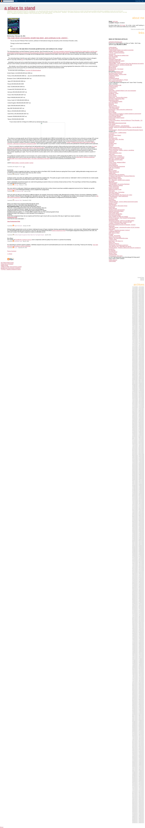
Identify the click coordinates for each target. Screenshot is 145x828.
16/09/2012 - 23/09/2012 (138, 728)
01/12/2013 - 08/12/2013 (138, 792)
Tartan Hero (112, 242)
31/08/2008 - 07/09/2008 (138, 490)
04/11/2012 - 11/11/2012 (138, 737)
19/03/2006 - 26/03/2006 (138, 362)
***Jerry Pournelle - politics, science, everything (121, 150)
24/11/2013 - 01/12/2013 (138, 791)
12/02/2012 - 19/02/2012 (138, 691)
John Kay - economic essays (116, 158)
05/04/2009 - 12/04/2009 (138, 526)
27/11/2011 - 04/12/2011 (138, 678)
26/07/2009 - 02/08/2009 (138, 545)
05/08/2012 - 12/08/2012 (138, 721)
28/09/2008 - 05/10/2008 (138, 495)
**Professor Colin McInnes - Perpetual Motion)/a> (122, 176)
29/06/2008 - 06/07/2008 (138, 479)
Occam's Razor (113, 197)
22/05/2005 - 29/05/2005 (138, 320)
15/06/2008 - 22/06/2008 (138, 477)
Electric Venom (113, 105)
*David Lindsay (113, 92)
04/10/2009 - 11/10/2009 (138, 557)
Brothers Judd (119, 71)
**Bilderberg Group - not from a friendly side (120, 65)
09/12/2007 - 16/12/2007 (138, 450)
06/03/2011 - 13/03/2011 (138, 633)
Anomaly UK (112, 54)
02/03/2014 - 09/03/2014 (138, 806)
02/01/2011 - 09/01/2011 (138, 623)
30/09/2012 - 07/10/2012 (138, 731)
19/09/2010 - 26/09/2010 (138, 605)
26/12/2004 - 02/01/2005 (138, 295)
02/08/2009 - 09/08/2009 (138, 546)
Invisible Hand (112, 143)
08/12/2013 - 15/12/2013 (138, 793)
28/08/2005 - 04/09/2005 (138, 333)
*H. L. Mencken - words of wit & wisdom (119, 180)
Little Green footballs (114, 167)
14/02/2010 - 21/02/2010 (138, 580)
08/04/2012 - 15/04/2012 (138, 701)
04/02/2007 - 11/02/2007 (138, 413)
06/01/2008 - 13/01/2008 (138, 455)
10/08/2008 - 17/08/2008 (138, 486)
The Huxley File (113, 138)
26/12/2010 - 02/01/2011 (138, 622)
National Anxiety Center (115, 189)
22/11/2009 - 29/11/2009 (138, 566)
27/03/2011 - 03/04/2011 (138, 637)
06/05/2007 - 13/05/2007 (138, 427)
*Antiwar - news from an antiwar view (118, 55)
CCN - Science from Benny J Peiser (118, 79)
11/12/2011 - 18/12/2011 (138, 680)
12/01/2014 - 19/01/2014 (138, 798)
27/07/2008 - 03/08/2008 (138, 484)
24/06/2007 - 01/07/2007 (138, 436)
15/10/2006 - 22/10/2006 (138, 395)
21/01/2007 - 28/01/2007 (138, 410)
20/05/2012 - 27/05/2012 (138, 708)
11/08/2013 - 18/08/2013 (138, 773)
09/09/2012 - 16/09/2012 (138, 727)
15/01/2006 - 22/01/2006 (138, 351)
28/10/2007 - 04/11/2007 (138, 443)
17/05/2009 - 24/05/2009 (138, 533)
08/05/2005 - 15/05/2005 (138, 318)
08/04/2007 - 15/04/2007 (138, 424)
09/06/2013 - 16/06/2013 (138, 762)
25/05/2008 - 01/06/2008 (138, 473)
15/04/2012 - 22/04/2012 (138, 702)
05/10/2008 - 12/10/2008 (138, 496)
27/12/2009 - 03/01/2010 (138, 572)
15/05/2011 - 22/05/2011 (138, 645)
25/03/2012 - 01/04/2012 (138, 698)
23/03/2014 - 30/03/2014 (138, 810)
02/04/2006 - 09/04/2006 (138, 365)
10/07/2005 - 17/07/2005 (138, 325)
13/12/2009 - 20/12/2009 (138, 569)
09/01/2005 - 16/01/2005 (138, 297)
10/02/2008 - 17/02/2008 (138, 461)
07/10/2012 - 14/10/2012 (138, 732)
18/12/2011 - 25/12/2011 (138, 681)
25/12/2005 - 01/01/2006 (138, 348)
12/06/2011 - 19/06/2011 (138, 650)
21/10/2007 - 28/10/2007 (138, 442)
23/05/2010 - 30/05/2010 (138, 597)
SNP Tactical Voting (114, 232)
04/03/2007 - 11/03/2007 (138, 418)
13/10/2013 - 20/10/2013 (138, 784)
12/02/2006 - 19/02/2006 (138, 356)
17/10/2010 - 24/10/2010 (138, 610)
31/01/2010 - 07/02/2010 (138, 578)
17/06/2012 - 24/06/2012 (138, 713)
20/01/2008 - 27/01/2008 (138, 457)
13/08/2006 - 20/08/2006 (138, 385)
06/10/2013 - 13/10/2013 (138, 782)
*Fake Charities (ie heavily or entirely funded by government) (125, 113)
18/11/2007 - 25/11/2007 (138, 447)
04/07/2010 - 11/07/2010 (138, 604)
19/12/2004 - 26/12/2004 (138, 294)
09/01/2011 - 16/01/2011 (138, 625)
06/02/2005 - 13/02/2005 (138, 302)
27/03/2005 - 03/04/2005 (138, 310)
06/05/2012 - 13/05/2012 (138, 705)
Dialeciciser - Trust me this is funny (118, 97)
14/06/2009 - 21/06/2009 (138, 538)
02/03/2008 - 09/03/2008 (138, 465)
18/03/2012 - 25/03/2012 (138, 697)
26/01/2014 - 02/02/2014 (138, 800)
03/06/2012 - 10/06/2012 (138, 710)
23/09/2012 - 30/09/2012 (138, 729)
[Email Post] (23, 166)
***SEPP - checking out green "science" (119, 230)
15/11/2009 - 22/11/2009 (138, 564)
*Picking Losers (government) (117, 209)
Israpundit (111, 142)
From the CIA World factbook (33, 70)
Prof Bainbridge (131, 218)
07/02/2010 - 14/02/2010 (138, 579)
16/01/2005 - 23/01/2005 (138, 298)
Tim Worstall (112, 250)
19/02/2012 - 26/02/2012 (138, 692)
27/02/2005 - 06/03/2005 (138, 306)
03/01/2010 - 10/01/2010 (138, 573)
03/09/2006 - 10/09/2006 (138, 388)
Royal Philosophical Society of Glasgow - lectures (122, 224)
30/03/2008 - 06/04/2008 (138, 469)
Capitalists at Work (114, 75)
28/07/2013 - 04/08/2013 (138, 770)
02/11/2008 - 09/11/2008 (138, 501)
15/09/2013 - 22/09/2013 (138, 779)
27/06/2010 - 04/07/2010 (138, 603)
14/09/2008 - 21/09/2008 (138, 492)
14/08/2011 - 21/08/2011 (138, 661)
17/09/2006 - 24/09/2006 (138, 390)
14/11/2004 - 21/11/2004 (138, 288)
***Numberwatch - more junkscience (118, 196)
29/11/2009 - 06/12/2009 (138, 567)
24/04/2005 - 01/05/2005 (138, 315)
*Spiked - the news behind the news (118, 238)
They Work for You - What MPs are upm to (120, 246)
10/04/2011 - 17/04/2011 (138, 639)
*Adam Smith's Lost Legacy (116, 51)
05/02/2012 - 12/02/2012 (138, 690)
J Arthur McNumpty (114, 186)
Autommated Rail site (114, 62)
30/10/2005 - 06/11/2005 (138, 338)
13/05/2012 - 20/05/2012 (138, 707)
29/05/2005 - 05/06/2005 (138, 321)
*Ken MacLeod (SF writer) (116, 159)
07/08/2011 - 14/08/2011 (138, 660)
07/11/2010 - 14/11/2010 (138, 614)
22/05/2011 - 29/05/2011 (138, 646)
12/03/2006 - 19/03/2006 (138, 361)
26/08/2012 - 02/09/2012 (138, 725)
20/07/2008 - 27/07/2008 (138, 483)
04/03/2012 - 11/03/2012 (138, 695)
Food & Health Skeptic (115, 116)
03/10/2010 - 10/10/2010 (138, 608)
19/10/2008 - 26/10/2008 (138, 498)
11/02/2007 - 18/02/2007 (138, 414)
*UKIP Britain (112, 261)
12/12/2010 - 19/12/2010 (138, 620)
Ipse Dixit (111, 144)
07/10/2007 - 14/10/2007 (138, 439)
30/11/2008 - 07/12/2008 (138, 504)
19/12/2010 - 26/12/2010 (138, 621)
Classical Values (113, 86)
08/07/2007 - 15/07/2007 (138, 438)
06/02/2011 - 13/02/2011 (138, 628)
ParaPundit (112, 207)
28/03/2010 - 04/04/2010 (138, 587)
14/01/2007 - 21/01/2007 (138, 409)
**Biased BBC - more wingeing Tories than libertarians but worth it (126, 63)
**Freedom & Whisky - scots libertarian (119, 125)
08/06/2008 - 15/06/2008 (138, 475)
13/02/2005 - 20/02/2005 (138, 303)
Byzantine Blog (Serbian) (115, 73)
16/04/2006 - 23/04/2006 (138, 367)
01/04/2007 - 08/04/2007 (138, 422)
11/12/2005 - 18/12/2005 (138, 345)
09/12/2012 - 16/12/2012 (138, 743)
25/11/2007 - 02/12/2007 (138, 448)
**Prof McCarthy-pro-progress (116, 174)
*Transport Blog (113, 254)
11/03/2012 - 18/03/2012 (138, 696)
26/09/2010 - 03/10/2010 (138, 607)
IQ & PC (111, 146)
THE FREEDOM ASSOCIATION (117, 123)
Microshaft (111, 181)
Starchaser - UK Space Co (116, 241)
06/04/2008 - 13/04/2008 (138, 471)
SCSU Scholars (135, 227)
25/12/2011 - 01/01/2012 (138, 682)
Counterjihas (112, 88)
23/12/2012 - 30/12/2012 (138, 745)
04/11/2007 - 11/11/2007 (138, 444)
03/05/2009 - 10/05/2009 (138, 531)
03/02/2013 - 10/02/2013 (138, 752)
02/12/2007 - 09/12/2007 (138, 449)
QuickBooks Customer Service (23, 239)
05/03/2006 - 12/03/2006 (138, 360)
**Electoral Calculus (114, 107)
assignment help (11, 189)
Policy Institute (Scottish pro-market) (118, 216)
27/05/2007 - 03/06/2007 (138, 431)
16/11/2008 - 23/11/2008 (138, 502)
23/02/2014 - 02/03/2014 (138, 805)
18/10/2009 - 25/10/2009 (138, 560)
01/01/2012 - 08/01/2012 (138, 684)
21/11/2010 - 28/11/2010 (138, 616)
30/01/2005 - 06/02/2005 (138, 301)
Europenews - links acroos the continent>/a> (120, 109)
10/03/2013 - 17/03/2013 (138, 758)
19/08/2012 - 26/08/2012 (138, 723)
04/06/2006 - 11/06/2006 (138, 375)
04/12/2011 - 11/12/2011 (138, 679)
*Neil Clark (112, 190)
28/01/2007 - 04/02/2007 (138, 412)
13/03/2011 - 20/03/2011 (138, 634)
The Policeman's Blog (115, 215)
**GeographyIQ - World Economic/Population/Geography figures (126, 130)
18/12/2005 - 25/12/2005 (138, 347)
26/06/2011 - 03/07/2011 (138, 652)
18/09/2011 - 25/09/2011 (138, 666)
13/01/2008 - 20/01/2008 (138, 456)
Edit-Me (142, 278)
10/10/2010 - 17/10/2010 (138, 609)
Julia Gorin (112, 154)
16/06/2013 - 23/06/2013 (138, 763)
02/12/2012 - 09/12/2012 (138, 741)
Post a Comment (11, 251)
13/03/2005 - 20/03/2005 (138, 308)
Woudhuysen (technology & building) (11, 268)
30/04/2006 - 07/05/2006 (138, 369)
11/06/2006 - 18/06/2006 (138, 377)
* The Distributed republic (115, 101)
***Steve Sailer (113, 239)
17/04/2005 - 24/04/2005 (138, 314)
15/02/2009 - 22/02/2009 (138, 518)
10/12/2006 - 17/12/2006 (138, 404)
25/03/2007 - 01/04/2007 (138, 421)
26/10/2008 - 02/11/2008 (138, 499)
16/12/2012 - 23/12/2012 (138, 744)
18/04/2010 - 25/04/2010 (138, 591)
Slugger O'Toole (113, 203)
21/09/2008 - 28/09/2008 (138, 493)
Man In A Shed (113, 170)
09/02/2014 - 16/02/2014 (138, 803)
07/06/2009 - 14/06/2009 (138, 537)
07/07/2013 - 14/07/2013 (138, 767)
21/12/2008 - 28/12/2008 (138, 508)
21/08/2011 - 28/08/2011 (138, 662)
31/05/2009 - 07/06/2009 (138, 536)
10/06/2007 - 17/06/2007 (138, 433)
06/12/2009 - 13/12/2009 (138, 568)
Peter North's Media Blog (115, 214)
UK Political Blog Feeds (7, 262)
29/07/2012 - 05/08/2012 (138, 720)
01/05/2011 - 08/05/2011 (138, 643)
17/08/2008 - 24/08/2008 (138, 487)
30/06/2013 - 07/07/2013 (138, 766)
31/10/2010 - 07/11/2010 (138, 613)
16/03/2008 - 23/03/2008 (138, 467)
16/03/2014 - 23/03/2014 (138, 809)
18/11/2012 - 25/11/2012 (138, 739)
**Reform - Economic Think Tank (117, 223)
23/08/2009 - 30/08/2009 (138, 550)
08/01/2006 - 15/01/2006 (138, 350)
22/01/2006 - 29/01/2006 (138, 353)
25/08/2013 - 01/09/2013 (138, 775)
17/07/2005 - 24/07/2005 (138, 326)
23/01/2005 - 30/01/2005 (138, 300)
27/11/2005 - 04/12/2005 (138, 343)
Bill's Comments (113, 66)
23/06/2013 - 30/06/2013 (138, 764)
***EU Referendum (114, 108)
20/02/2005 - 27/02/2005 (138, 304)
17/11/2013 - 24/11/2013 (138, 790)
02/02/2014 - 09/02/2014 (138, 802)
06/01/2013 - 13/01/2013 (138, 747)
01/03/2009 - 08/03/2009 (138, 520)
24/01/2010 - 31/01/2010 (138, 577)
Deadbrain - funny (113, 93)
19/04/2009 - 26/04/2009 (138, 528)
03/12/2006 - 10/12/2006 (138, 403)
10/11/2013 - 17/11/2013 (138, 788)
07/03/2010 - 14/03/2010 (138, 584)
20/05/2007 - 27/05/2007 (138, 430)
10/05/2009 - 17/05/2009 (138, 532)
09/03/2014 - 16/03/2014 (138, 808)
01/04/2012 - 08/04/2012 (138, 699)
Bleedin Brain (112, 67)
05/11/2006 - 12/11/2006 (138, 398)
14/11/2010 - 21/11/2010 (138, 615)
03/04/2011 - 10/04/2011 (138, 638)
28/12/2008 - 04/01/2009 (138, 509)
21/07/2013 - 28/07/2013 (138, 769)
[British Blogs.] (3, 827)
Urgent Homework (18, 225)
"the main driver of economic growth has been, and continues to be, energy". (37, 38)
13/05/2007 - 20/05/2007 (138, 428)
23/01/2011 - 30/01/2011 (138, 627)
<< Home (9, 253)
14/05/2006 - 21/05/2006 (138, 372)
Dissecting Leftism (114, 100)
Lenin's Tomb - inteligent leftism (117, 162)
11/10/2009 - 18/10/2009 (138, 558)
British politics (15, 162)
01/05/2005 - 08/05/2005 (138, 317)
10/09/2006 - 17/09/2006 (138, 389)
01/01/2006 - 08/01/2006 (138, 349)
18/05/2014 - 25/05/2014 (138, 816)
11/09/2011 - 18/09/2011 (138, 664)
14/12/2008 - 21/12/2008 (138, 507)
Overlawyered (112, 204)
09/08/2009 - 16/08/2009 (138, 548)
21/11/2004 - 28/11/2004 (138, 289)
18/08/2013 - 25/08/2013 (138, 774)
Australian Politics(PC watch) (116, 60)
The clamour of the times (115, 81)
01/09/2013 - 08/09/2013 (138, 776)
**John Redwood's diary (115, 153)
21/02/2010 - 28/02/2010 (138, 581)
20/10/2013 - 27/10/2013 (138, 785)
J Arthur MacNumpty (114, 147)
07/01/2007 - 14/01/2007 (138, 408)
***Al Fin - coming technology (116, 52)
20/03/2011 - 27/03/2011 (138, 636)
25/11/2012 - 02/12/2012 (138, 740)
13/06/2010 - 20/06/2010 (138, 601)
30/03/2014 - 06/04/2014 (138, 811)
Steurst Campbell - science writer (117, 74)
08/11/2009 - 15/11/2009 (138, 563)
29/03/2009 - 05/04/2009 (138, 525)
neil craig (16, 184)
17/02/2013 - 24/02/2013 (138, 755)
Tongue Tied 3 (112, 253)
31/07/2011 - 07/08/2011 (138, 658)
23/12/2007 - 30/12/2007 (138, 453)
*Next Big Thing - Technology (116, 192)
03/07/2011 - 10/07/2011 (138, 654)
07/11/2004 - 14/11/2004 (138, 286)
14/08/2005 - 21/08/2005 (138, 331)
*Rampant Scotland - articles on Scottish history (121, 220)
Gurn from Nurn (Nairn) (115, 135)
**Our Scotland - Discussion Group (118, 205)
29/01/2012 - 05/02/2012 (138, 688)
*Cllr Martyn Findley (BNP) (116, 115)
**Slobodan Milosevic (114, 231)
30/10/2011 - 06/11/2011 (138, 673)
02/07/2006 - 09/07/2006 (138, 380)
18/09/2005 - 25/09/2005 (138, 336)
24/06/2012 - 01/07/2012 (138, 714)
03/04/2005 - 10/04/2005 (138, 312)
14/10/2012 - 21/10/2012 (138, 733)
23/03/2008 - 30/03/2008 (138, 468)
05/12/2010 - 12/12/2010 (138, 619)
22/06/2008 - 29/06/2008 (138, 478)
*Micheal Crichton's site (115, 85)
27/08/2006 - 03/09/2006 (138, 386)
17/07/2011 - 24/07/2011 (138, 656)
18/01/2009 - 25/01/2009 (138, 513)
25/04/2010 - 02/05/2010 (138, 592)
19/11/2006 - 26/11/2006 (138, 401)
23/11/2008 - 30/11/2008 (138, 503)
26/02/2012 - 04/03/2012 (138, 693)
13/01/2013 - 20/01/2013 (138, 749)
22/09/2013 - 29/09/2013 (138, 780)
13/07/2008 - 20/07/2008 (138, 481)
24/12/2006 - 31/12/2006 (138, 407)
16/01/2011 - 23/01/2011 (138, 626)
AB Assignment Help (18, 191)
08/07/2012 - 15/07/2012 (138, 716)
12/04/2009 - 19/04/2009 (138, 527)
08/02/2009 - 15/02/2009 (138, 516)
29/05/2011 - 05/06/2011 (138, 648)
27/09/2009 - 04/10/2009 (138, 556)
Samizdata (111, 226)
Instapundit (112, 140)
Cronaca (111, 89)
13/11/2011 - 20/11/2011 (138, 675)
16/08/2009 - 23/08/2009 (138, 549)
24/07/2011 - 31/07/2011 (138, 657)
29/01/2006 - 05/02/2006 (138, 354)
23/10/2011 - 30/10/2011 (138, 672)
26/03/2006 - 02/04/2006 (138, 363)
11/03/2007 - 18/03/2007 (138, 419)
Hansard (111, 136)
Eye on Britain (112, 112)
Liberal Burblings (113, 165)
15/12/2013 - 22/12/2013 (138, 794)
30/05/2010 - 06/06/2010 (138, 598)
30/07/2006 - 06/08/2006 (138, 383)
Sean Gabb (112, 228)
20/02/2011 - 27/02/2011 (138, 631)
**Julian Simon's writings (115, 155)
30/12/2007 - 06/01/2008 (138, 454)
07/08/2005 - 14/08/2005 (138, 330)
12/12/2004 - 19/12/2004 (138, 292)
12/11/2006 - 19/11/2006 (138, 400)
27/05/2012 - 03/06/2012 (138, 709)
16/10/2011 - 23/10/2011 (138, 670)
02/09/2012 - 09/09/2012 (138, 726)
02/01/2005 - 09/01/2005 (138, 296)
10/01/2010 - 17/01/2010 (138, 574)
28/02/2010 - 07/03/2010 (138, 583)
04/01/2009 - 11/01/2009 (138, 510)
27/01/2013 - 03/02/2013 (138, 751)
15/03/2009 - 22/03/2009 (138, 522)
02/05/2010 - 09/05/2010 (138, 593)
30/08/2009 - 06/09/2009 (138, 551)
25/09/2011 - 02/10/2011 (138, 667)
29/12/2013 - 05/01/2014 (138, 797)
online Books (112, 200)
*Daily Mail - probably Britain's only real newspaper (122, 90)
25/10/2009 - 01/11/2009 (138, 561)
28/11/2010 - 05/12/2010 (138, 617)
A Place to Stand (19, 8)
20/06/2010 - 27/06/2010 (138, 602)
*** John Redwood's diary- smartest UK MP (120, 222)
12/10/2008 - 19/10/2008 (138, 497)
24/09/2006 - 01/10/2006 (138, 391)
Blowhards (111, 70)
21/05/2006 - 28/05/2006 (138, 373)
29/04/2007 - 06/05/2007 (138, 426)
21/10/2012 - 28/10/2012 (138, 734)
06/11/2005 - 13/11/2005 (138, 339)
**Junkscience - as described (116, 157)
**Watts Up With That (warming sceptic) (11, 266)
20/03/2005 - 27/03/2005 (138, 309)
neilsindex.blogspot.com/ (115, 42)
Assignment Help (18, 200)
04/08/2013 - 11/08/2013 (138, 772)
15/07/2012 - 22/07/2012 (138, 717)
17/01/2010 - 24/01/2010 (138, 575)
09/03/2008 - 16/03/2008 (138, 466)
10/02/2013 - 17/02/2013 (138, 753)
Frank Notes (112, 119)
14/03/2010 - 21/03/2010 (138, 585)
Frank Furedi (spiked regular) (116, 117)
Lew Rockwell (112, 163)
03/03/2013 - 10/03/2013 (138, 757)
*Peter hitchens (113, 208)
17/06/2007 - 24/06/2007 (138, 434)
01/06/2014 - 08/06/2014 (138, 818)
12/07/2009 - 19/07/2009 (138, 543)
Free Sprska (112, 124)
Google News (141, 277)
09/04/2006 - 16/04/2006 (138, 366)
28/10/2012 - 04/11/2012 (138, 735)
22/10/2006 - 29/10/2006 (138, 396)
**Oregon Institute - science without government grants (123, 201)
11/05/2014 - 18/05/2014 (138, 815)
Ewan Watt (111, 111)
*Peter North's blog (114, 212)
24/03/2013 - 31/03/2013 (138, 761)
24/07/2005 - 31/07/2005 (138, 327)
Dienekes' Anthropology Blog (116, 98)
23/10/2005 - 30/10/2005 (138, 337)
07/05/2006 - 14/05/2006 (138, 371)
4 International (112, 47)
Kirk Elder (111, 161)
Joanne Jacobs (113, 151)
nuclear (31, 162)
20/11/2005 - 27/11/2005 (138, 342)
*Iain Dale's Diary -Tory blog (116, 139)
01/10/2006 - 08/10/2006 (138, 392)
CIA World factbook (114, 78)
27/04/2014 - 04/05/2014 (138, 812)
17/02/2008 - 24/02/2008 (138, 462)
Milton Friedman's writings (116, 185)
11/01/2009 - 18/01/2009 (138, 512)
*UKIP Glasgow (113, 260)
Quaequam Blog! (113, 219)
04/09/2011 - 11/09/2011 (138, 663)
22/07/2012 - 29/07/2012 (138, 719)
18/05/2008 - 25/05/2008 (138, 472)
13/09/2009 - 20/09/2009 (138, 554)
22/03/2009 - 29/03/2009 (138, 524)
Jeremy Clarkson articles (115, 148)
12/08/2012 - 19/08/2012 (138, 722)
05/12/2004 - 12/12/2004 (138, 291)
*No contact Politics (114, 193)
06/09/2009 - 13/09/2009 (138, 552)
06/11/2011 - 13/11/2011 (138, 674)
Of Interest (111, 199)
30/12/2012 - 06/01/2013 (138, 746)
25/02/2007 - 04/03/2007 (138, 416)
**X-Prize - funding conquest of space (11, 269)
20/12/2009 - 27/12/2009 (138, 571)
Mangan (111, 169)
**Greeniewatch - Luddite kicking (117, 132)
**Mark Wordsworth (114, 172)
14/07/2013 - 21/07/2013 (138, 768)
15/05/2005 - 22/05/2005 (138, 319)
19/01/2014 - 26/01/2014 (138, 799)
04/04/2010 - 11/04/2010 (138, 589)
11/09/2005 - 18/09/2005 (138, 335)
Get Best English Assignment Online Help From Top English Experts (29, 234)
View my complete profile (137, 29)
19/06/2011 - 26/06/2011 (138, 651)
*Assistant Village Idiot (115, 59)
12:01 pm (20, 166)
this (22, 59)
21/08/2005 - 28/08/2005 (138, 332)
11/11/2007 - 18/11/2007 (138, 445)
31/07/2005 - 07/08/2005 (138, 329)
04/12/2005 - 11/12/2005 (138, 344)
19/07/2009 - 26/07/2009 (138, 544)
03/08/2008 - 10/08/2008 (138, 485)
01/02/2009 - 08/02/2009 (138, 515)
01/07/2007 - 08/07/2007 (138, 437)
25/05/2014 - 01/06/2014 (138, 817)
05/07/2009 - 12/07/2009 (138, 542)
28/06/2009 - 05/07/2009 (138, 540)
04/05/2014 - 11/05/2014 (138, 814)
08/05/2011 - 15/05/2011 (138, 644)
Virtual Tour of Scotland (7, 264)
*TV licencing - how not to (115, 255)
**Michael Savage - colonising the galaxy (120, 227)
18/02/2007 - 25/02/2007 (138, 415)
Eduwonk (111, 104)
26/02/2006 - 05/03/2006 (138, 359)
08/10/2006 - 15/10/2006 (138, 394)
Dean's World (112, 94)
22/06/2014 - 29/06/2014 (138, 822)
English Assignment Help (58, 230)
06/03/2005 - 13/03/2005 (138, 307)
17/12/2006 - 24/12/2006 (138, 406)
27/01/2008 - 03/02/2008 (138, 459)
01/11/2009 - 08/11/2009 (138, 562)
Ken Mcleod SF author (115, 177)
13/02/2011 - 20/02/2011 (138, 629)
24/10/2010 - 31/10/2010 (138, 611)
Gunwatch (111, 134)
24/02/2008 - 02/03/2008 (138, 463)
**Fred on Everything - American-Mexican (120, 120)
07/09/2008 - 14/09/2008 (138, 491)
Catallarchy (112, 77)
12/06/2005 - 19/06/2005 (138, 324)
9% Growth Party (113, 48)
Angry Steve (112, 58)
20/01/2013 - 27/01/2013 (138, 750)
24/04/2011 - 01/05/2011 (138, 642)
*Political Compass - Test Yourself (118, 218)
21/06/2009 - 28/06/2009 (138, 539)
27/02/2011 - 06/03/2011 (138, 632)
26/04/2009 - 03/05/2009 (138, 530)
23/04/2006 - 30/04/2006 (138, 368)
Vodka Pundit (4, 265)
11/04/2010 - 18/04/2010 (138, 590)
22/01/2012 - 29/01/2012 (138, 687)
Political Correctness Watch (116, 211)
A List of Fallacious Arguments (117, 166)
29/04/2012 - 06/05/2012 (138, 704)
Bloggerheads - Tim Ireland (116, 69)
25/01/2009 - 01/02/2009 (138, 514)
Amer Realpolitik (113, 56)
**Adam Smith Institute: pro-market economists (121, 50)
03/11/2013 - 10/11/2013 (138, 787)
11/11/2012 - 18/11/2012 (138, 738)
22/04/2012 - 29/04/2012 (138, 703)
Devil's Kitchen (113, 96)
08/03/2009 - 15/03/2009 (138, 521)
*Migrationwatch (113, 182)
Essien (15, 247)
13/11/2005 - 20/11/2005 (138, 341)
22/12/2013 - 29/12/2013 (138, 796)
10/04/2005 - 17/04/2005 (138, 313)
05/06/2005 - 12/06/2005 (138, 323)
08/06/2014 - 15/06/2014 (138, 820)
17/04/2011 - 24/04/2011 (138, 640)
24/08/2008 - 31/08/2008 (138, 489)
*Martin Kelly (112, 173)
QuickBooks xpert (18, 241)
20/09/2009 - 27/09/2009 (138, 555)
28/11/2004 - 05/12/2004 (138, 290)
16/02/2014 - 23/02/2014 (138, 804)
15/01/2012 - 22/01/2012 (138, 686)
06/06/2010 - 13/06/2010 (138, 599)
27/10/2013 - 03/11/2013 (138, 786)
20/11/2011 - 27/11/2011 (138, 676)
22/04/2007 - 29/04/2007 (138, 425)
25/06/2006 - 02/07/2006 (138, 379)
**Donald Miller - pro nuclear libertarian (119, 184)
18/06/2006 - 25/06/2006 (138, 378)
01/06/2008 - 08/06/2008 (138, 474)
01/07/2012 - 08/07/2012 (138, 715)
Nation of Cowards (114, 188)
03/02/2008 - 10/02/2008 (138, 460)
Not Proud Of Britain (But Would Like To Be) (120, 195)
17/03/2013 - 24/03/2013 (138, 760)
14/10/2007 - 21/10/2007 (138, 440)
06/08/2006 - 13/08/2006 (138, 384)
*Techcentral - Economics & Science (118, 245)
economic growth (24, 162)
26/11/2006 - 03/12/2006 (138, 402)
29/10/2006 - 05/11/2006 (138, 397)
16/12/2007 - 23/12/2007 (138, 451)
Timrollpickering (113, 251)
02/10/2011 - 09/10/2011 (138, 668)
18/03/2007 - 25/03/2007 (138, 420)
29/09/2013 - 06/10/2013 (138, 781)
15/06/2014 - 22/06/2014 (138, 821)
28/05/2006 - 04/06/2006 (138, 374)
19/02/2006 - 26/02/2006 (138, 357)
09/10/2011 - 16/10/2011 (138, 669)
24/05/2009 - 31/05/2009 (138, 534)
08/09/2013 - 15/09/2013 (138, 778)
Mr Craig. (122, 25)
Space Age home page (115, 237)
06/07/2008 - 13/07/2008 (138, 480)
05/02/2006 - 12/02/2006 (138, 355)
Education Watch (113, 102)
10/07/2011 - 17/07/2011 (138, 655)
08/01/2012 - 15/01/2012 (138, 685)
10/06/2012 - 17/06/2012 (138, 711)
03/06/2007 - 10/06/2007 (138, 432)
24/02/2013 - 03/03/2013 (138, 756)
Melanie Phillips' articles (115, 178)
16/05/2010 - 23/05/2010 (138, 596)
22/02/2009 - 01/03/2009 (138, 519)
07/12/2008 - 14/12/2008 (138, 506)
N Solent (111, 234)
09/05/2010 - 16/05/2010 (138, 595)
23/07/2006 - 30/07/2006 (138, 382)
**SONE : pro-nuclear (114, 235)
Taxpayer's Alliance (114, 243)
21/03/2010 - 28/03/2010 (138, 586)
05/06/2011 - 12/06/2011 (138, 649)
